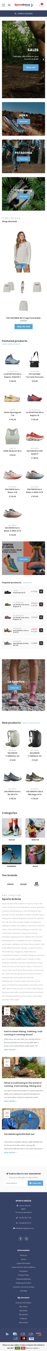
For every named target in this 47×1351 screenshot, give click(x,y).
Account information (23, 1302)
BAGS (27, 846)
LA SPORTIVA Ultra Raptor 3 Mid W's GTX (12, 377)
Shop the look (23, 326)
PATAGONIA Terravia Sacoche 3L (35, 377)
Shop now (30, 67)
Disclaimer (23, 1271)
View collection (10, 344)
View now (24, 121)
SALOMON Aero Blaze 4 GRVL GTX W (12, 531)
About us (23, 1255)
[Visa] (31, 1339)
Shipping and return (23, 1283)
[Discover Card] (38, 1334)
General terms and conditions (23, 1267)
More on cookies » (33, 1348)
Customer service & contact (23, 1287)
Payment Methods (23, 1279)
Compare (23, 1318)
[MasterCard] (23, 1339)
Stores (23, 1259)
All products (23, 1322)
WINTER (28, 819)
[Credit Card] (15, 1334)
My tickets (23, 1310)
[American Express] (7, 1334)
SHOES (4, 819)
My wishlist (23, 1314)
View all (27, 583)
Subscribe (36, 1183)
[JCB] (15, 1339)
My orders (23, 1306)
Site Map (23, 1291)
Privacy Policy (23, 1275)
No (23, 1348)
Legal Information (23, 1263)
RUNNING (5, 846)
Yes (17, 1348)
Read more (10, 1049)
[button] (4, 59)
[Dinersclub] (30, 1334)
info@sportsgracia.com (25, 1228)
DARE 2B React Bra (12, 451)
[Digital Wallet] (23, 1334)
